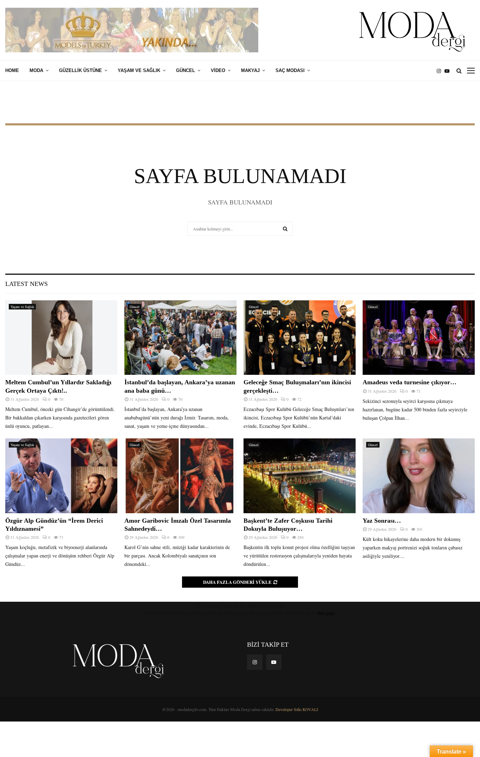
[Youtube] (449, 70)
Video (218, 70)
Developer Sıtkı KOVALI (296, 709)
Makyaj (250, 70)
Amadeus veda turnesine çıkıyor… (409, 382)
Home (12, 70)
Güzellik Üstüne (80, 70)
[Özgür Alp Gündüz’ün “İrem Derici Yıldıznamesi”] (61, 475)
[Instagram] (441, 70)
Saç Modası (290, 70)
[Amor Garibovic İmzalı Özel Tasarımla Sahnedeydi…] (180, 475)
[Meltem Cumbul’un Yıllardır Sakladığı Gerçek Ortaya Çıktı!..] (61, 337)
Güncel (185, 70)
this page (326, 612)
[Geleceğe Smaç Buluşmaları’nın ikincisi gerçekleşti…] (300, 337)
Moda (36, 70)
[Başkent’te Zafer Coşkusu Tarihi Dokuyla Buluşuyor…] (300, 475)
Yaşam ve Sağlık (139, 70)
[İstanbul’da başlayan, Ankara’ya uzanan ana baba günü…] (180, 337)
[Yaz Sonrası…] (419, 475)
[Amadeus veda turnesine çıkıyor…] (419, 337)
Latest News (26, 283)
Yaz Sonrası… (382, 520)
